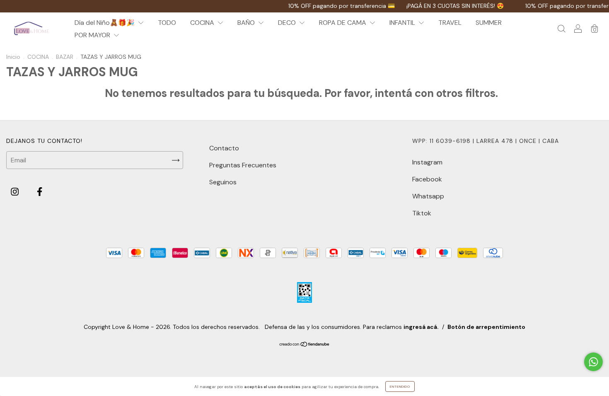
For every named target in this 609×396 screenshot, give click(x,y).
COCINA (203, 22)
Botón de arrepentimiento (486, 327)
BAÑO (246, 22)
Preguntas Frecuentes (242, 165)
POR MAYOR (93, 35)
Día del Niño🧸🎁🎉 (105, 22)
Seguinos (223, 182)
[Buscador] (561, 29)
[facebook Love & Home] (39, 192)
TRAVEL (450, 22)
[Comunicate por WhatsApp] (593, 362)
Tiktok (421, 213)
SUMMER (489, 22)
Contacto (224, 148)
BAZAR (64, 56)
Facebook (427, 179)
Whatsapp (428, 196)
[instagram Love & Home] (15, 192)
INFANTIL (403, 22)
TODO (167, 22)
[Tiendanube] (305, 344)
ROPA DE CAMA (343, 22)
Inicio (13, 56)
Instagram (427, 162)
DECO (287, 22)
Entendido (400, 386)
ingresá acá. (421, 327)
